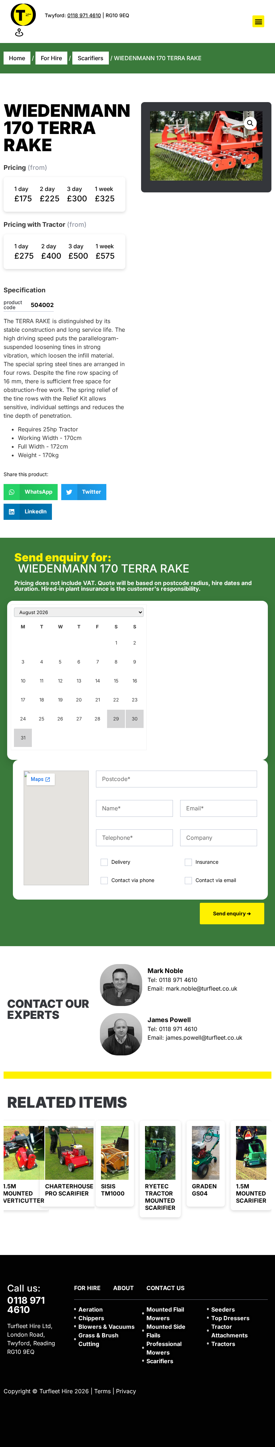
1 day (21, 189)
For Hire (51, 58)
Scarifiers (90, 58)
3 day (74, 189)
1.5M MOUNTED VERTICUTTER (23, 1193)
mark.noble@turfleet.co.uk (201, 988)
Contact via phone (132, 880)
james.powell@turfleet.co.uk (204, 1037)
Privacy (126, 1391)
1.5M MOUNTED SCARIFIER (251, 1193)
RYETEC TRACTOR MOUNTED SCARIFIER (160, 1197)
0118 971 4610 (84, 15)
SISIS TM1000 (113, 1190)
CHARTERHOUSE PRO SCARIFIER (69, 1190)
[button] (258, 21)
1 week (104, 189)
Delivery (120, 861)
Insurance (207, 861)
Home (17, 58)
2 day (47, 189)
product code (13, 305)
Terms (102, 1391)
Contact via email (216, 880)
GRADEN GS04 (204, 1190)
